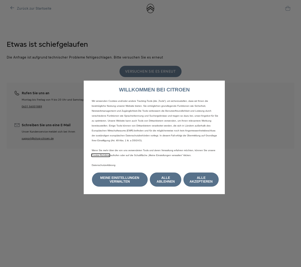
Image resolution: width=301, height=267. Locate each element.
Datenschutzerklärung (103, 165)
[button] (120, 180)
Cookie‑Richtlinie (101, 155)
